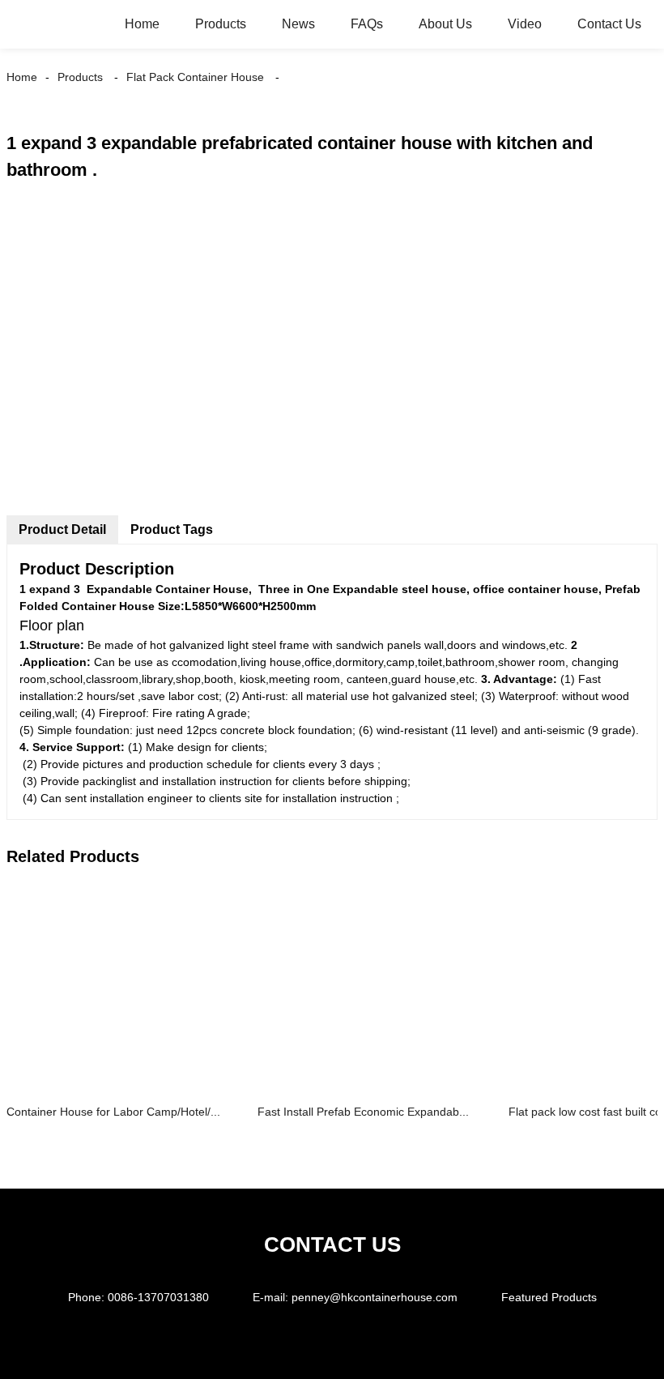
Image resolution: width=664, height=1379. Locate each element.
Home (142, 24)
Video (525, 24)
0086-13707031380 (158, 1297)
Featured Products (549, 1297)
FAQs (367, 24)
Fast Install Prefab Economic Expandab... (363, 1111)
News (298, 24)
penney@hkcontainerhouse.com (375, 1297)
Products (220, 24)
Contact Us (609, 24)
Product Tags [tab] (171, 529)
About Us (445, 24)
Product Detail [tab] (62, 529)
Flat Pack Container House (195, 76)
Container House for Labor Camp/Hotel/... (113, 1111)
